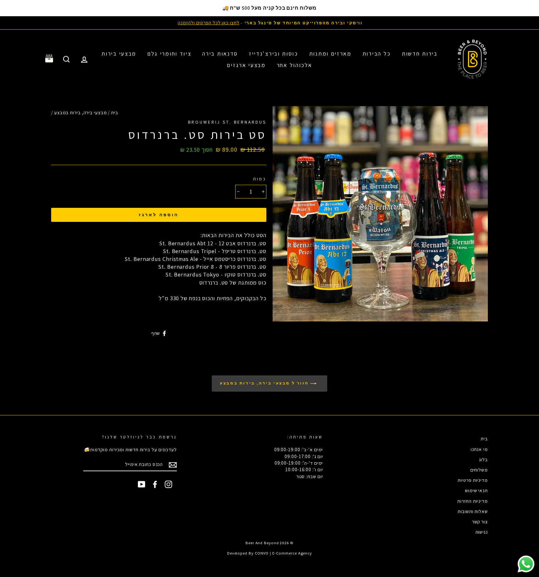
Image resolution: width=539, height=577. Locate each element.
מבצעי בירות (118, 53)
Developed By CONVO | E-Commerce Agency (269, 553)
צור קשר (480, 521)
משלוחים (479, 470)
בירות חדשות (420, 53)
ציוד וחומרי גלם (169, 53)
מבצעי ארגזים (246, 65)
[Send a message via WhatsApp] (526, 564)
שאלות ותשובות (473, 511)
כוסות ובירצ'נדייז (273, 53)
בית (114, 112)
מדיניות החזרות (472, 501)
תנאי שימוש (476, 490)
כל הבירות (376, 53)
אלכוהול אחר (294, 65)
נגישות (481, 532)
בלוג (483, 459)
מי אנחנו (479, 449)
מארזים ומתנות (330, 53)
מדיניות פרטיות (473, 480)
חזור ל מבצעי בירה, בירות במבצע (265, 383)
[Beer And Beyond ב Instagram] (168, 484)
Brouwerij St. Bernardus (227, 122)
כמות (259, 179)
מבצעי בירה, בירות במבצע (80, 112)
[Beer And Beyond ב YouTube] (141, 484)
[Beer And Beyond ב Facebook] (155, 484)
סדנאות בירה (220, 53)
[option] (269, 22)
